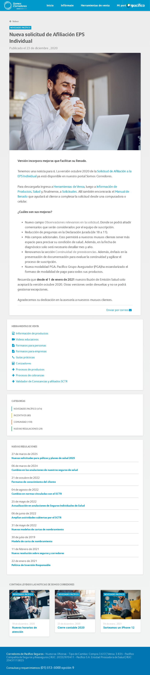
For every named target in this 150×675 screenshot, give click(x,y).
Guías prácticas (25, 357)
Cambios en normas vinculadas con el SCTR (37, 493)
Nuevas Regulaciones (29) (28, 428)
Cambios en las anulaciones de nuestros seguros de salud (45, 470)
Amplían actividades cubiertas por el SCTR (36, 517)
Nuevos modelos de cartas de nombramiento (38, 529)
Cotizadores (23, 363)
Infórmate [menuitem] (67, 5)
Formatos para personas (30, 345)
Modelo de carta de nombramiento (32, 541)
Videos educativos (27, 339)
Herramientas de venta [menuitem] (95, 5)
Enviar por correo (117, 310)
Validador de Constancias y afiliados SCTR (41, 381)
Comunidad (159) (23, 422)
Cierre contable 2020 (71, 627)
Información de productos (31, 333)
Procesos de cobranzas (29, 375)
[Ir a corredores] (11, 5)
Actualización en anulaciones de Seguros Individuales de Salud (48, 505)
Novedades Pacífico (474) (28, 408)
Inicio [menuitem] (50, 5)
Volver (15, 21)
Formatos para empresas (31, 351)
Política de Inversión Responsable (31, 565)
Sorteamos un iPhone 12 (118, 627)
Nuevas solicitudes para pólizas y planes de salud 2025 (43, 458)
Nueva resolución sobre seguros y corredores (38, 553)
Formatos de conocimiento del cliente (34, 481)
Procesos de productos (29, 369)
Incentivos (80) (22, 415)
